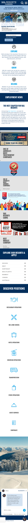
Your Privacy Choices (8, 520)
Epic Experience (12, 111)
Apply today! (14, 10)
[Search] (22, 3)
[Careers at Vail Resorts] (8, 3)
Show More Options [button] (11, 37)
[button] (26, 3)
